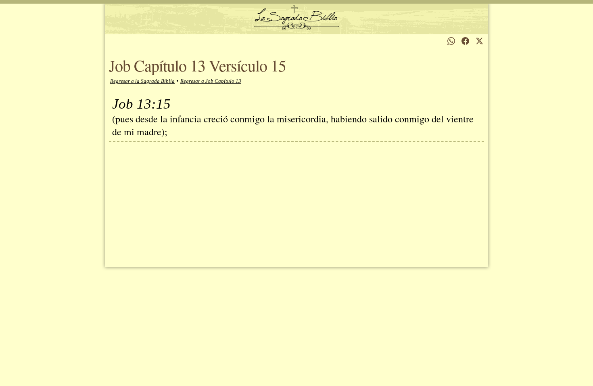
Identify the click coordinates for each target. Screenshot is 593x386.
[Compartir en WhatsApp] (451, 41)
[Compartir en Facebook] (465, 41)
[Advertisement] (296, 202)
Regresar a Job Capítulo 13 (210, 81)
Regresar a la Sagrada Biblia (142, 81)
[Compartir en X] (479, 41)
